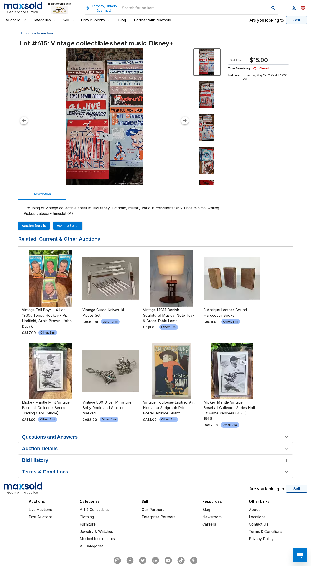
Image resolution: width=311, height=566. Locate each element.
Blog (122, 20)
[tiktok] (181, 560)
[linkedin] (155, 560)
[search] (273, 8)
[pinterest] (193, 560)
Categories (42, 20)
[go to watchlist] (302, 8)
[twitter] (142, 560)
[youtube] (168, 560)
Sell (66, 20)
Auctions (13, 20)
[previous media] (24, 120)
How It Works (93, 20)
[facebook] (130, 560)
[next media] (185, 120)
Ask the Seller (68, 225)
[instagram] (117, 560)
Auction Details (34, 225)
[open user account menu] (293, 8)
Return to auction (39, 33)
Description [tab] (42, 194)
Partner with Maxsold (152, 20)
